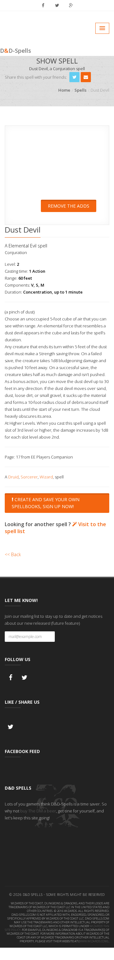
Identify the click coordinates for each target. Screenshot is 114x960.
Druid (13, 477)
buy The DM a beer (38, 811)
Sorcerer (29, 477)
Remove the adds (68, 206)
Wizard (46, 477)
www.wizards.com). (94, 941)
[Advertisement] (57, 166)
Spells (80, 90)
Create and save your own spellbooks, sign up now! (45, 502)
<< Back (13, 554)
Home (64, 90)
